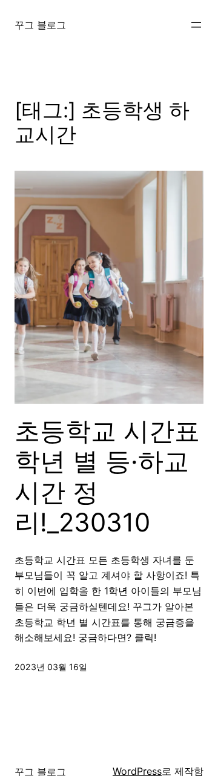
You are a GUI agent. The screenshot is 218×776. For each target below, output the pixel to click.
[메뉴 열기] (196, 25)
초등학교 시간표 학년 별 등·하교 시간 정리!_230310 (107, 477)
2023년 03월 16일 (51, 667)
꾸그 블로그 (40, 25)
